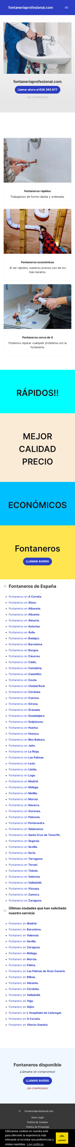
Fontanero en (22, 923)
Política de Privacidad (37, 1126)
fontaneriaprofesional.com (39, 1111)
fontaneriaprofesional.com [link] (30, 7)
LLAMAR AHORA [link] (37, 561)
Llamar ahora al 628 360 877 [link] (37, 89)
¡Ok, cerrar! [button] (62, 1138)
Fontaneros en (25, 596)
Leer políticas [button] (35, 1144)
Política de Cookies (37, 1122)
